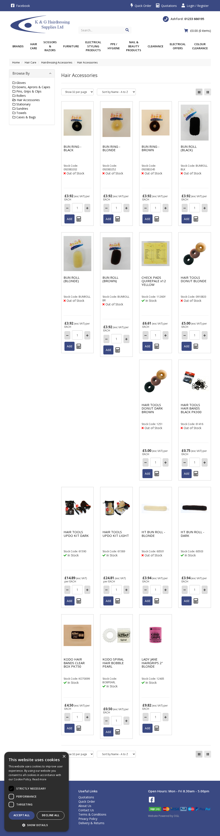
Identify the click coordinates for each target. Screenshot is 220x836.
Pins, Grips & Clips (28, 91)
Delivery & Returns (91, 823)
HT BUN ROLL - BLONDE (153, 534)
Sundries (21, 108)
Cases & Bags (25, 117)
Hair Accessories (87, 62)
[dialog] (36, 792)
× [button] (64, 756)
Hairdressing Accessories (56, 62)
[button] (36, 824)
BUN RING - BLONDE (111, 148)
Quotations (168, 6)
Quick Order (142, 6)
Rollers (20, 96)
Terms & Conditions (92, 814)
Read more (39, 779)
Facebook (22, 6)
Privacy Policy (87, 819)
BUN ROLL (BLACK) (189, 148)
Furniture (71, 46)
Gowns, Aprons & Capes (32, 87)
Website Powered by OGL (163, 816)
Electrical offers (178, 46)
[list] (207, 92)
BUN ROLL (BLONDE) (71, 279)
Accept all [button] (22, 815)
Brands (18, 46)
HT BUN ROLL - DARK (192, 534)
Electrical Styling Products (93, 46)
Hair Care (33, 46)
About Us (84, 806)
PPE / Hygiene (114, 46)
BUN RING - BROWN (150, 148)
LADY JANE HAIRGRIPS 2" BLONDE (152, 662)
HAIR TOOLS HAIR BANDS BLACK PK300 (191, 408)
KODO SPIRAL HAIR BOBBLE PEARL (113, 662)
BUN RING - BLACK (72, 148)
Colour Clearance (200, 46)
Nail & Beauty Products (133, 46)
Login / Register (197, 6)
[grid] (199, 92)
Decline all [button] (50, 815)
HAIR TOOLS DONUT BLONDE (193, 279)
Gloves (20, 83)
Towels (20, 113)
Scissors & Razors (50, 46)
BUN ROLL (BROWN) (110, 279)
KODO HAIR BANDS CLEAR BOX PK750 (74, 662)
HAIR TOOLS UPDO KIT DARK (76, 534)
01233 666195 (194, 19)
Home (16, 62)
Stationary (23, 104)
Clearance (155, 46)
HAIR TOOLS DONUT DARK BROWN (152, 408)
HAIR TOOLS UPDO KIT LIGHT (115, 534)
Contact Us (86, 810)
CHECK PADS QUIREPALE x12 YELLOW (154, 281)
